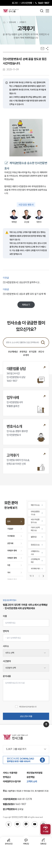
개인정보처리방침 (34, 772)
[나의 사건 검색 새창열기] (9, 824)
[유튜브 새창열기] (35, 824)
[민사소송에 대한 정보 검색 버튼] (43, 342)
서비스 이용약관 (10, 772)
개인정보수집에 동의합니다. (28, 707)
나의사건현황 (26, 2)
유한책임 (31, 777)
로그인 (15, 2)
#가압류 (33, 351)
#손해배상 (13, 351)
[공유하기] (47, 49)
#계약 (26, 355)
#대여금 (23, 351)
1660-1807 (43, 2)
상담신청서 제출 (26, 716)
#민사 (41, 351)
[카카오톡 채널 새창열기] (26, 824)
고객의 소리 (32, 781)
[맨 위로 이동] (46, 724)
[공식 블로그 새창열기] (17, 824)
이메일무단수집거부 (12, 781)
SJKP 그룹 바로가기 (16, 749)
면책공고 (7, 777)
